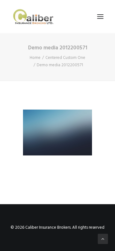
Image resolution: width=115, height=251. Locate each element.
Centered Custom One (65, 57)
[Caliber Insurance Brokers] (33, 17)
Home (35, 57)
